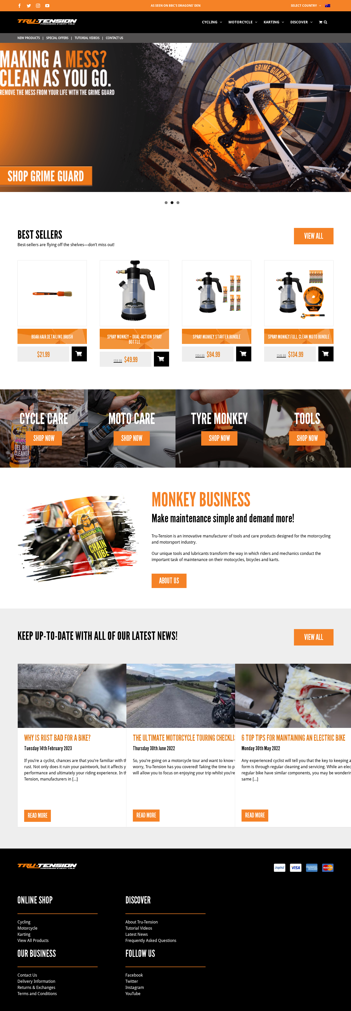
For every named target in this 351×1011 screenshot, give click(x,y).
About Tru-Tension (141, 922)
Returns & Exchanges (36, 987)
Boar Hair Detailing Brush (52, 337)
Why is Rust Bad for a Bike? (94, 689)
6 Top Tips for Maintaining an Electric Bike (311, 689)
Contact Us (27, 975)
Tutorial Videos (138, 928)
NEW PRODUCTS (28, 38)
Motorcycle (27, 928)
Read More (38, 816)
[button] (325, 22)
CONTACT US (114, 38)
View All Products (33, 940)
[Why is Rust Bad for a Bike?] (94, 696)
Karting (23, 934)
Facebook (134, 975)
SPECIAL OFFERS (57, 38)
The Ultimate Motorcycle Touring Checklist (202, 689)
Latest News (136, 934)
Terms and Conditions (37, 993)
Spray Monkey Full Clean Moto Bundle (298, 337)
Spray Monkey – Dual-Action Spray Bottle (134, 339)
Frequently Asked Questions (150, 940)
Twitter (131, 981)
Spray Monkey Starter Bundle (217, 337)
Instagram (134, 987)
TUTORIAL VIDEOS (87, 38)
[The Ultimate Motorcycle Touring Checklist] (202, 696)
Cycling (23, 922)
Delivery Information (36, 981)
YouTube (133, 993)
